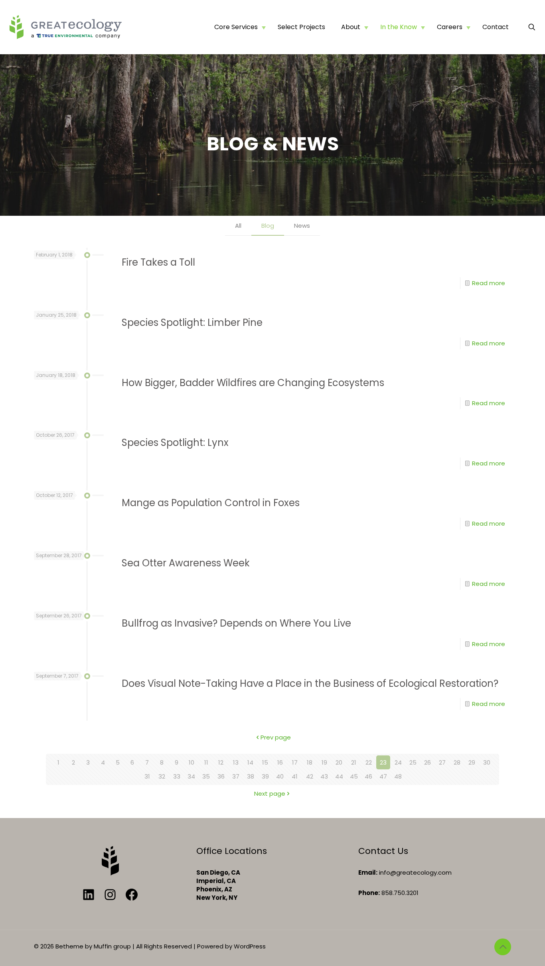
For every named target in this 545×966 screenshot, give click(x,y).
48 (398, 776)
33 (176, 776)
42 (309, 776)
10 (191, 762)
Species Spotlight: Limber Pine (192, 322)
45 (354, 776)
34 (191, 776)
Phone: (369, 893)
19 (324, 762)
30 (486, 762)
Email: (367, 872)
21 (353, 762)
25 (413, 762)
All (238, 225)
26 (427, 762)
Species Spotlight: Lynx (175, 442)
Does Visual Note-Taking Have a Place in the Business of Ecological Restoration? (310, 683)
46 (368, 776)
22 (368, 762)
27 (442, 762)
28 (457, 762)
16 (280, 762)
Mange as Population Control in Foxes (211, 502)
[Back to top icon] (502, 946)
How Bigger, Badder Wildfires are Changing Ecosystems (253, 382)
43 (324, 776)
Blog (267, 225)
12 (220, 762)
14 (250, 762)
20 (339, 762)
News (302, 225)
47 (383, 776)
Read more (488, 283)
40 (280, 776)
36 (221, 776)
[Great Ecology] (65, 27)
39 (265, 776)
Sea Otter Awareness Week (186, 563)
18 (309, 762)
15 (265, 762)
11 (206, 762)
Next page (269, 793)
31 (147, 776)
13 (236, 762)
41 (295, 776)
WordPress (250, 946)
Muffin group (112, 946)
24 (398, 762)
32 (161, 776)
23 (383, 762)
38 (250, 776)
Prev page (276, 737)
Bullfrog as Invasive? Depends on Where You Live (236, 623)
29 (471, 762)
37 (235, 776)
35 (206, 776)
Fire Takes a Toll (158, 262)
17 (295, 762)
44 (339, 776)
